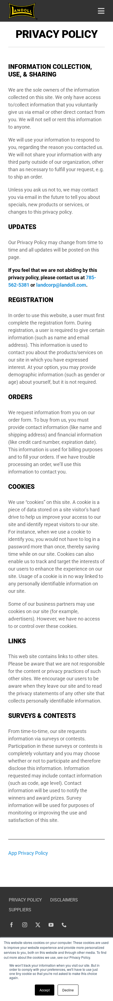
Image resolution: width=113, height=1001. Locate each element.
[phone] (64, 925)
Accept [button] (44, 990)
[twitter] (37, 925)
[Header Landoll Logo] (23, 5)
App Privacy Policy (28, 853)
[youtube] (51, 925)
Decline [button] (68, 990)
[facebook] (11, 925)
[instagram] (24, 925)
